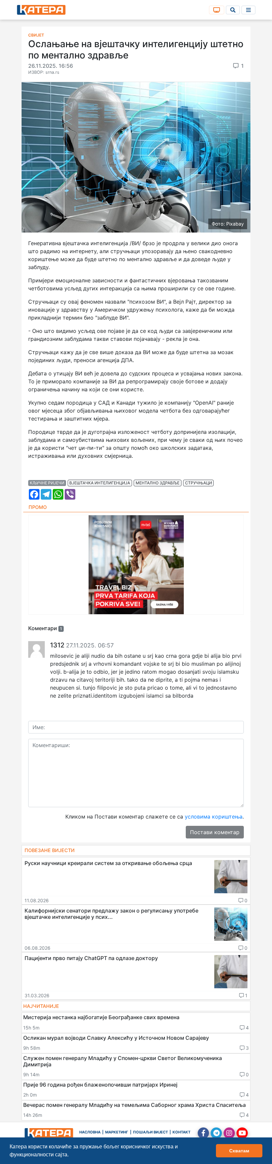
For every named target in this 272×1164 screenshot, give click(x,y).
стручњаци (198, 482)
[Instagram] (229, 1133)
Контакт (181, 1132)
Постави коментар (214, 832)
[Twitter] (216, 1133)
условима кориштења (213, 816)
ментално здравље (157, 482)
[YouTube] (242, 1133)
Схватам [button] (239, 1150)
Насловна (90, 1132)
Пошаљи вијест (150, 1132)
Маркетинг (116, 1132)
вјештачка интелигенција (99, 482)
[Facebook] (203, 1133)
